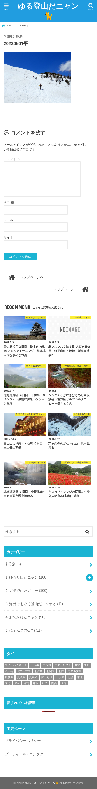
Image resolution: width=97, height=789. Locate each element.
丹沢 (77, 665)
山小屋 (60, 677)
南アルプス (74, 671)
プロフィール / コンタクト (26, 754)
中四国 (47, 665)
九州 (86, 665)
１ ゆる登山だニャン (26, 577)
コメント (12, 159)
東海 (7, 683)
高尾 (63, 683)
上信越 (35, 665)
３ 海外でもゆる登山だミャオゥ (34, 604)
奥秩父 (33, 677)
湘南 (26, 683)
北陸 (61, 671)
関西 (54, 683)
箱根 (35, 683)
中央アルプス (63, 665)
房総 (70, 677)
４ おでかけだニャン (25, 617)
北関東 (50, 671)
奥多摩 (9, 677)
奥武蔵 (21, 677)
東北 (80, 677)
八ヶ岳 (9, 671)
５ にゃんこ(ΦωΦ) (23, 630)
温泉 (17, 683)
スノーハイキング (16, 665)
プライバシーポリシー (23, 741)
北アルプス (24, 671)
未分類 (13, 564)
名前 (9, 202)
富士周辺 (46, 677)
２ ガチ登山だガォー (26, 590)
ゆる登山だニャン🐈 (48, 10)
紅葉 (45, 683)
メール (10, 220)
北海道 (39, 671)
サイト (8, 237)
